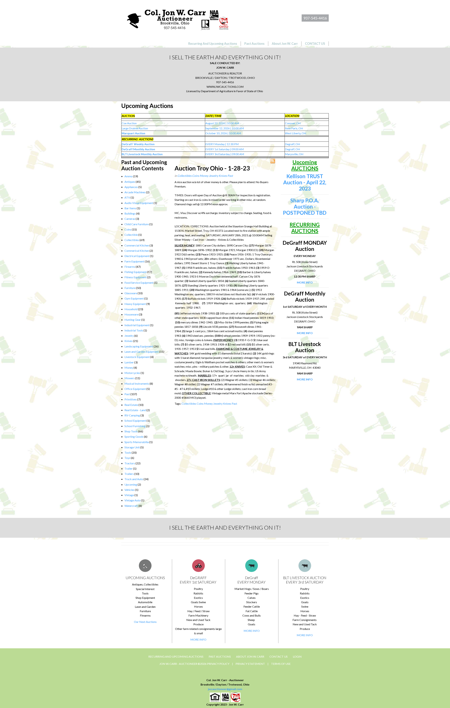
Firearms (129, 266)
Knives (128, 341)
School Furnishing (135, 426)
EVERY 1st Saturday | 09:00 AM (224, 149)
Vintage (129, 495)
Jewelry (129, 335)
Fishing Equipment (135, 272)
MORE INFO (198, 639)
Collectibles (131, 240)
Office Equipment (135, 388)
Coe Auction (129, 123)
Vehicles (129, 489)
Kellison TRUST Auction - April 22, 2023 (304, 182)
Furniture (130, 287)
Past (127, 394)
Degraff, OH (292, 144)
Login (297, 656)
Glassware (130, 293)
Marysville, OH (294, 154)
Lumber (129, 362)
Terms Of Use (281, 663)
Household (131, 309)
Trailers (129, 473)
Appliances (131, 187)
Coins (127, 229)
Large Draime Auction (135, 128)
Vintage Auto (132, 500)
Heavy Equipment (135, 303)
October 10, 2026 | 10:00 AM (223, 133)
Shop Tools (131, 431)
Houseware (131, 314)
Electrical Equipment (136, 256)
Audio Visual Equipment (138, 203)
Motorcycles (132, 372)
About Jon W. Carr (250, 656)
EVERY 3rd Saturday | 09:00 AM (224, 154)
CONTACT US (278, 656)
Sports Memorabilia (136, 442)
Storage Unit (132, 447)
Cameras (129, 218)
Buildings (130, 213)
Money (128, 367)
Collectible (131, 234)
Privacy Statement (250, 663)
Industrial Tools (133, 330)
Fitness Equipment (135, 277)
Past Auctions (220, 656)
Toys (127, 457)
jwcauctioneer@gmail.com (225, 689)
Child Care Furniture (136, 224)
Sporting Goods (133, 436)
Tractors (129, 463)
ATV (127, 197)
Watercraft (131, 505)
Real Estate (131, 404)
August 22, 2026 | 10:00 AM (222, 123)
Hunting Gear (132, 319)
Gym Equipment (134, 298)
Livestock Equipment (137, 356)
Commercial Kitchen (136, 245)
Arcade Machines (135, 192)
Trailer (128, 468)
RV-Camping (132, 415)
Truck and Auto (133, 479)
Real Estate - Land (135, 410)
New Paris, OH (294, 128)
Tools (127, 452)
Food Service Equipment (138, 282)
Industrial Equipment (136, 325)
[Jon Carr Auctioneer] (177, 18)
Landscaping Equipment (138, 346)
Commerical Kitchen (136, 250)
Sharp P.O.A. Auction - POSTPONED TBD (304, 206)
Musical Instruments (136, 383)
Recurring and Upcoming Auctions (175, 656)
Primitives (130, 399)
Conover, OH (293, 123)
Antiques (129, 181)
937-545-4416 (315, 18)
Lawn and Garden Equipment (141, 351)
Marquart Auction (133, 133)
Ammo (128, 176)
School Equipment (135, 420)
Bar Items (130, 208)
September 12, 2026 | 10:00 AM (224, 128)
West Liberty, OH (295, 133)
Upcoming (130, 484)
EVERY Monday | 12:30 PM (222, 144)
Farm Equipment (134, 261)
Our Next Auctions (145, 621)
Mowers (129, 378)
